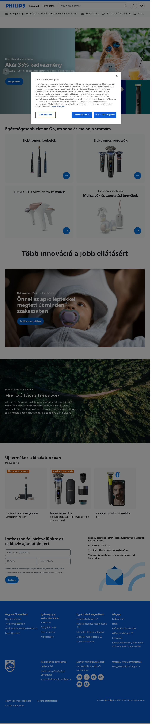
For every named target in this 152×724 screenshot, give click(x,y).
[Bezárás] (116, 76)
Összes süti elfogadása (105, 114)
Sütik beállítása (45, 114)
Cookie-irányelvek (58, 106)
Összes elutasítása (81, 114)
